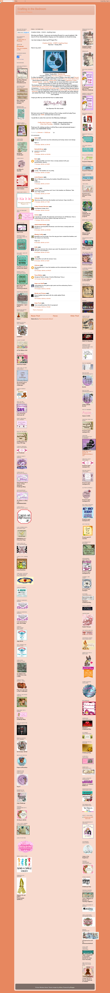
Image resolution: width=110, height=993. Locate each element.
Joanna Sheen (63, 89)
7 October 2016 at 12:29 (42, 164)
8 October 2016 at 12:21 (41, 260)
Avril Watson (19, 55)
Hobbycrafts (52, 80)
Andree (36, 214)
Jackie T (36, 188)
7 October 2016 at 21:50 (42, 220)
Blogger (72, 987)
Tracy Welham (38, 275)
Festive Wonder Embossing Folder (42, 86)
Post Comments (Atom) (46, 318)
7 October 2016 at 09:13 (42, 144)
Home (55, 316)
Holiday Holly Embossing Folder (49, 88)
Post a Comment (38, 309)
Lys (35, 256)
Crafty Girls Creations (45, 122)
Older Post (74, 316)
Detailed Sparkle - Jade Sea (40, 82)
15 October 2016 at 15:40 (42, 298)
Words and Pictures (40, 293)
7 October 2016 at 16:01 (42, 183)
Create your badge (20, 59)
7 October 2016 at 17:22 (42, 202)
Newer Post (35, 316)
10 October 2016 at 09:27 (42, 270)
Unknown (37, 198)
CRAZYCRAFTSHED (40, 224)
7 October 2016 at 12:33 (42, 172)
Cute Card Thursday (46, 124)
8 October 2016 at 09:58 (42, 230)
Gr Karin (36, 152)
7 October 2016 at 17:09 (42, 193)
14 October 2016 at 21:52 (42, 288)
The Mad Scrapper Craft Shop (61, 75)
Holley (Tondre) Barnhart (41, 206)
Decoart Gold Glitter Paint (70, 78)
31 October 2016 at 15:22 (42, 307)
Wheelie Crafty (38, 234)
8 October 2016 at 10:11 (41, 242)
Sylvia (36, 138)
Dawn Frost (37, 303)
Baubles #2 (61, 74)
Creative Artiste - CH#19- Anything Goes (55, 43)
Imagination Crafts (71, 80)
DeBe (36, 247)
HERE (42, 114)
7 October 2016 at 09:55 (42, 154)
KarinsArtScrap (38, 149)
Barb (35, 159)
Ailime (60, 987)
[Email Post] (53, 132)
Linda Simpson (38, 177)
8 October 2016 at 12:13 (41, 252)
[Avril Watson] (18, 57)
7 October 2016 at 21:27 (42, 210)
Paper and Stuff (39, 283)
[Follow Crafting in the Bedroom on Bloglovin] (23, 33)
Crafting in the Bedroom (32, 8)
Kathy (36, 168)
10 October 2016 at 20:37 (42, 279)
